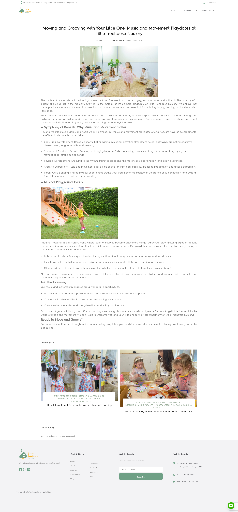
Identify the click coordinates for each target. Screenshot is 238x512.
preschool (158, 407)
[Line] (231, 505)
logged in (55, 436)
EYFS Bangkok (173, 402)
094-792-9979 (210, 2)
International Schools (68, 398)
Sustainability (75, 474)
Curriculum (74, 470)
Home (72, 461)
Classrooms (94, 463)
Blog (72, 479)
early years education (65, 396)
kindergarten (162, 405)
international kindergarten (139, 405)
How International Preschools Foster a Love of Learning (79, 405)
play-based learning (91, 398)
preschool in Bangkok (79, 401)
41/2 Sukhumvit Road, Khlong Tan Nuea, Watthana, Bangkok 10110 (50, 2)
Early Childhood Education (150, 402)
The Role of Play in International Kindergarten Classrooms (158, 411)
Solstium (48, 492)
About (72, 466)
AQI (91, 476)
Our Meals (93, 468)
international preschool (91, 396)
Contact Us (94, 472)
